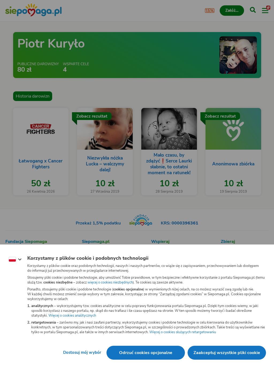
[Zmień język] (15, 259)
